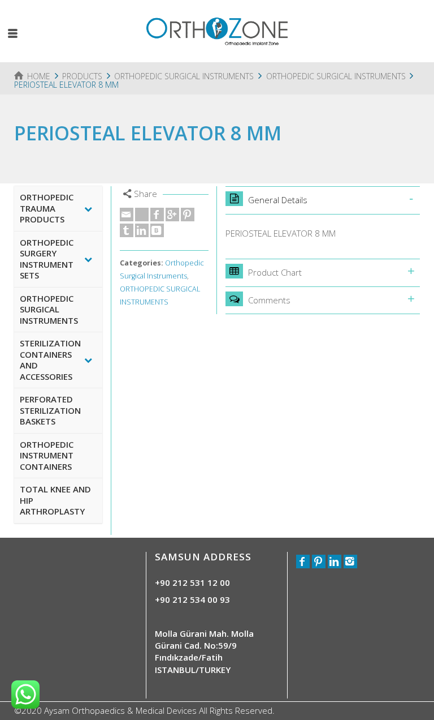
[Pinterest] (187, 214)
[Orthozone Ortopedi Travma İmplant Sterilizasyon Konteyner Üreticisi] (217, 30)
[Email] (126, 214)
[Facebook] (157, 214)
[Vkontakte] (157, 230)
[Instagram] (350, 561)
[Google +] (172, 214)
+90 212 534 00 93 (192, 599)
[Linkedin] (142, 230)
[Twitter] (142, 214)
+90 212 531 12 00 (192, 582)
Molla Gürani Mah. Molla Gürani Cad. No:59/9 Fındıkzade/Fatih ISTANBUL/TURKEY (204, 651)
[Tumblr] (126, 230)
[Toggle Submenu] (88, 208)
